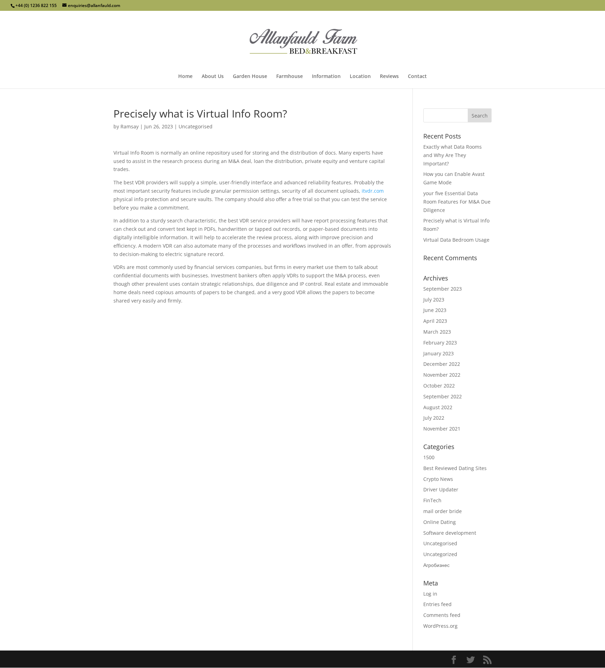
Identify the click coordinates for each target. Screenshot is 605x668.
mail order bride (442, 511)
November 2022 (441, 374)
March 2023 (437, 331)
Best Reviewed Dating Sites (455, 468)
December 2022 (441, 364)
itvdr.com (373, 190)
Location (360, 76)
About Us (213, 76)
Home (185, 76)
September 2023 (442, 288)
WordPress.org (440, 626)
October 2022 (439, 385)
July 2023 (433, 299)
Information (326, 76)
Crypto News (438, 479)
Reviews (389, 76)
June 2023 (434, 310)
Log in (430, 593)
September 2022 (442, 396)
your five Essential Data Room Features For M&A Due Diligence (457, 201)
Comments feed (441, 615)
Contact (417, 76)
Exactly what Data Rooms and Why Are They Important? (452, 155)
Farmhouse (289, 76)
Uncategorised (196, 126)
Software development (449, 533)
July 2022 (433, 417)
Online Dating (439, 522)
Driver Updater (440, 489)
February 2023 (440, 342)
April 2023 (435, 321)
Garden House (250, 76)
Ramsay (129, 126)
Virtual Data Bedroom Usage (456, 239)
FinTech (432, 500)
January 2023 (438, 353)
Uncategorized (440, 554)
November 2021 (441, 428)
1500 (428, 457)
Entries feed (437, 604)
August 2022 (437, 407)
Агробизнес (436, 565)
